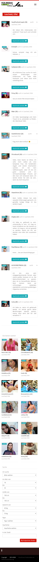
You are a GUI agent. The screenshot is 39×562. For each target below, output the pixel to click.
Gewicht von (6, 505)
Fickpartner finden (28, 540)
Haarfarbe (5, 525)
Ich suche (5, 472)
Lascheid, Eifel (16, 24)
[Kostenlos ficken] (12, 4)
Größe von (5, 492)
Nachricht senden (19, 41)
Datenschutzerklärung (8, 559)
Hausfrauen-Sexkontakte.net (26, 557)
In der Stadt (6, 532)
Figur (4, 518)
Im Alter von (6, 479)
